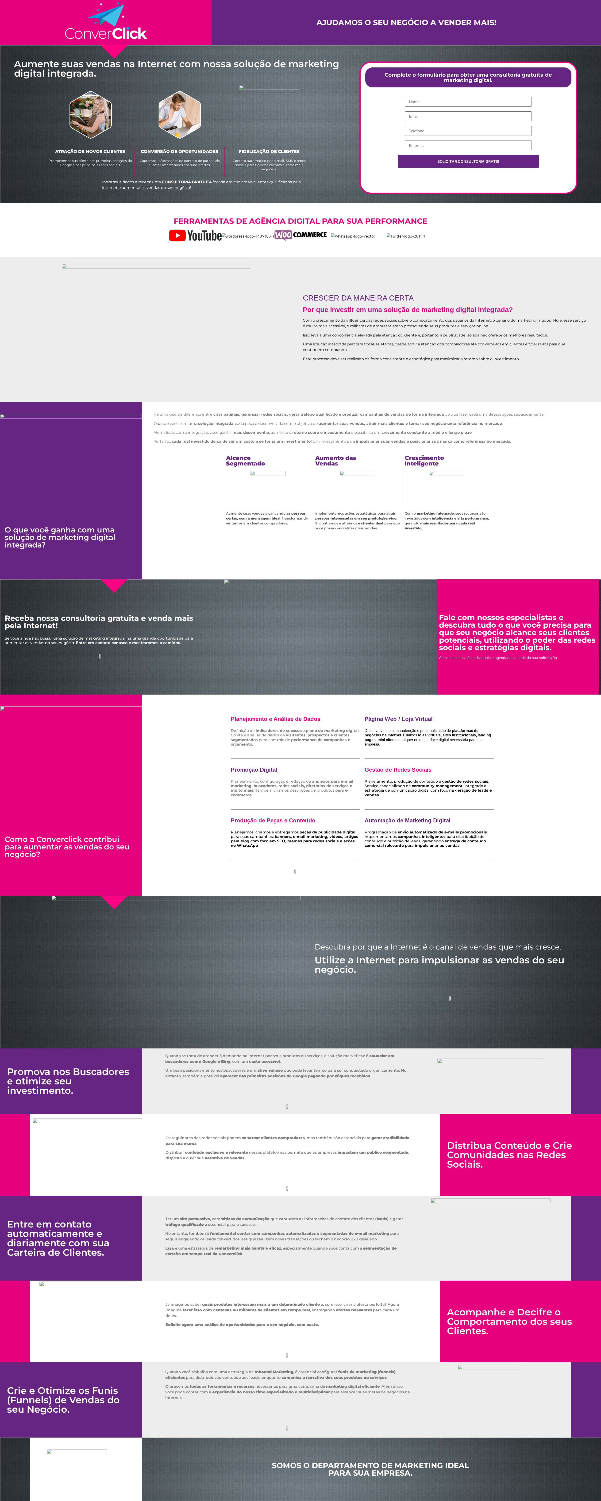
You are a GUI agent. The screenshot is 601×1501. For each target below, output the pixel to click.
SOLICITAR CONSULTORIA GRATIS (468, 161)
